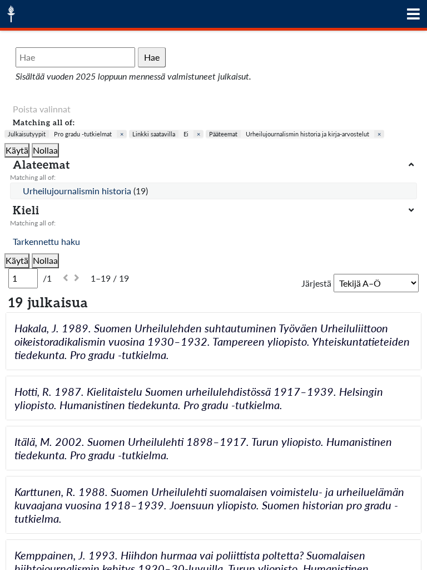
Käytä (17, 150)
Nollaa (45, 150)
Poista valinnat (42, 109)
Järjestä (316, 283)
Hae (152, 57)
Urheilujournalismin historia (78, 190)
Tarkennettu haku (46, 241)
